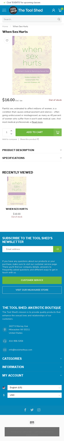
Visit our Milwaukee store (32, 289)
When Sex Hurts (20, 26)
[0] (60, 10)
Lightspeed (27, 431)
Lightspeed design (42, 431)
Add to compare (9, 139)
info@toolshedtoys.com (20, 349)
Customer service (32, 280)
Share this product (28, 139)
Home (5, 26)
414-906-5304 (16, 341)
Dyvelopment (32, 434)
